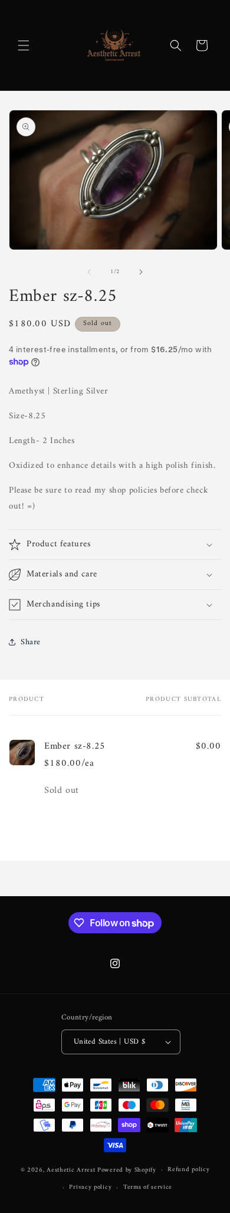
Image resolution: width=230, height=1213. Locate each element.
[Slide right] (141, 272)
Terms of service (147, 1187)
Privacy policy (90, 1187)
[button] (24, 45)
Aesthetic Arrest (72, 1170)
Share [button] (31, 642)
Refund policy (188, 1169)
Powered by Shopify (126, 1170)
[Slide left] (89, 272)
